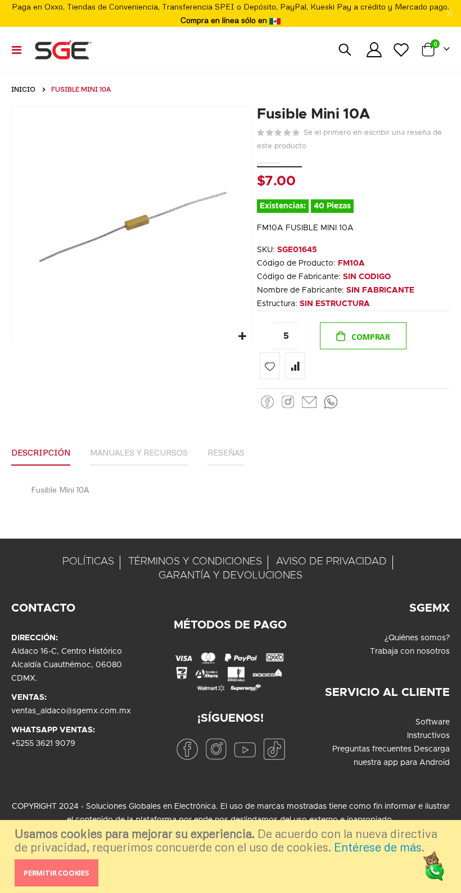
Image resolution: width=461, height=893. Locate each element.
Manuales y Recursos (139, 452)
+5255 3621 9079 (43, 744)
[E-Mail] (309, 402)
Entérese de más (378, 847)
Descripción (40, 452)
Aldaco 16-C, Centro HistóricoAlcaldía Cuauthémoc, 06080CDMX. (66, 665)
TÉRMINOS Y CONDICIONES (195, 562)
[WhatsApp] (330, 402)
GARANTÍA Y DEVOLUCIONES (230, 576)
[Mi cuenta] (374, 49)
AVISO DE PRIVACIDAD (331, 562)
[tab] (40, 453)
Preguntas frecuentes (372, 749)
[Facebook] (267, 402)
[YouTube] (245, 749)
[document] (232, 856)
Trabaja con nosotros (410, 651)
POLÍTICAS (88, 562)
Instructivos (428, 736)
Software (432, 722)
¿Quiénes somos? (417, 638)
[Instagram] (288, 402)
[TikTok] (274, 749)
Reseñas (226, 452)
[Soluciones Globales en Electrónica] (62, 49)
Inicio (23, 89)
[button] (242, 337)
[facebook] (187, 749)
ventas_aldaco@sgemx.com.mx (71, 711)
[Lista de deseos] (401, 49)
